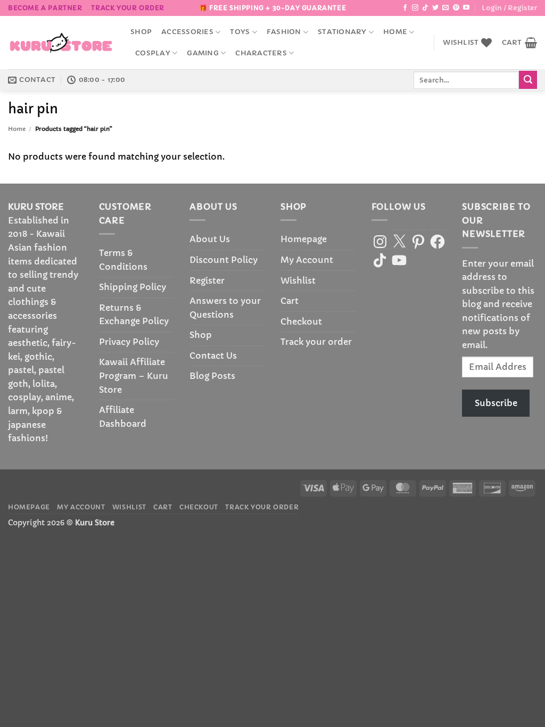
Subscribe (496, 403)
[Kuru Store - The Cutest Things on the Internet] (61, 42)
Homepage (303, 239)
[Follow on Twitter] (435, 8)
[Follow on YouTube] (466, 8)
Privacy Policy (129, 341)
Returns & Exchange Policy (134, 314)
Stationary (342, 32)
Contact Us (213, 355)
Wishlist (298, 280)
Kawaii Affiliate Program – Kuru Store (133, 375)
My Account (306, 259)
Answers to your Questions (225, 307)
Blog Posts (212, 375)
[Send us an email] (445, 8)
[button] (509, 8)
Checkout (301, 321)
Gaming (203, 53)
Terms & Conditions (123, 259)
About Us (209, 239)
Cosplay (152, 53)
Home (395, 32)
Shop (141, 32)
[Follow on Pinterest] (456, 8)
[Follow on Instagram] (415, 8)
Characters (261, 53)
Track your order (127, 8)
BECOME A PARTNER (45, 8)
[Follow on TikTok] (425, 8)
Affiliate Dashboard (122, 416)
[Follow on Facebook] (405, 8)
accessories (187, 32)
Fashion (284, 32)
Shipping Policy (132, 287)
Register (207, 280)
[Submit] (528, 80)
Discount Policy (223, 259)
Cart (289, 300)
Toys (240, 32)
